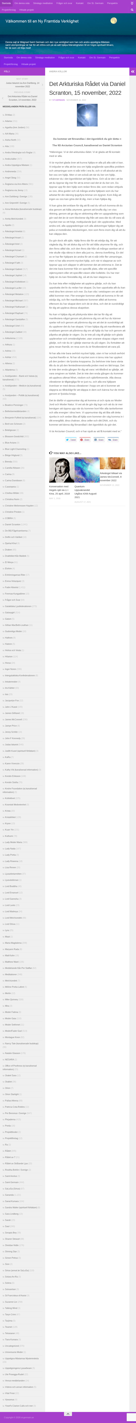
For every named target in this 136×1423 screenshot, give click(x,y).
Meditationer (11, 974)
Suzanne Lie (11, 1302)
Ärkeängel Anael (13, 238)
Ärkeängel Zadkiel (13, 332)
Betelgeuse (10, 430)
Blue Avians (10, 443)
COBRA (9, 518)
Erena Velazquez (13, 581)
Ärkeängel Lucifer (13, 288)
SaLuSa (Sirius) (12, 1189)
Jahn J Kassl (11, 707)
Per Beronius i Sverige (15, 1113)
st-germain (58, 100)
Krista (7, 811)
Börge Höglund (12, 455)
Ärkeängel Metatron (14, 294)
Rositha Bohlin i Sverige (16, 1170)
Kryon (8, 823)
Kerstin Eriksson (12, 776)
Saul (7, 1226)
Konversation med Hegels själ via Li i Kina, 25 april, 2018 (59, 490)
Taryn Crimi (10, 1314)
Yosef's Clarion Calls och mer (19, 1406)
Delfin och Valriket (13, 537)
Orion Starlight (12, 1094)
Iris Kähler (10, 688)
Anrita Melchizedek (14, 219)
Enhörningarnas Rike (15, 575)
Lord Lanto (10, 905)
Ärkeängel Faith (12, 263)
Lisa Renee (10, 867)
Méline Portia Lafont (14, 987)
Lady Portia (10, 855)
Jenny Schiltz (11, 732)
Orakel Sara (10, 1075)
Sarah (8, 1220)
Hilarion (8, 656)
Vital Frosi (10, 1393)
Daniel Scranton (12, 524)
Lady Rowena (11, 861)
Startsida (6, 3)
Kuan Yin (9, 830)
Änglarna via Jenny (14, 190)
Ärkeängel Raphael (14, 313)
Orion (7, 1088)
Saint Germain (12, 1182)
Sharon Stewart (12, 1239)
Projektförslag (9, 10)
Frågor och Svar (12, 600)
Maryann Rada (12, 949)
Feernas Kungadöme (15, 594)
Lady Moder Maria (13, 842)
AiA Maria (9, 134)
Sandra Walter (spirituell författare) (21, 1207)
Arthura (8, 344)
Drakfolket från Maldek (15, 556)
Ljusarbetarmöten (13, 874)
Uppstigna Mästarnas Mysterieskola (22, 1358)
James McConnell (13, 719)
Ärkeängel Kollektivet (15, 282)
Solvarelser (10, 1289)
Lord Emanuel (11, 893)
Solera (8, 1283)
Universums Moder (14, 1352)
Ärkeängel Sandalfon (15, 319)
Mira (7, 1006)
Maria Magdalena (13, 943)
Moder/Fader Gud (13, 1031)
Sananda (9, 1195)
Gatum (8, 619)
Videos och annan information (19, 1387)
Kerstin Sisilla (11, 782)
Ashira (8, 351)
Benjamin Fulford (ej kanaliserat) (20, 418)
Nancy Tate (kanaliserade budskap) (21, 1043)
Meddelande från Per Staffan (18, 968)
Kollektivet (10, 798)
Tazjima (8, 1321)
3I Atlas (8, 115)
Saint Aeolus (11, 1176)
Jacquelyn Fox (12, 700)
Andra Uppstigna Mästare (17, 165)
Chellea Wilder (12, 493)
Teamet (8, 1327)
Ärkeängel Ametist (13, 231)
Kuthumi (9, 836)
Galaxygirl (10, 612)
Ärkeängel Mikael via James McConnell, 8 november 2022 (111, 477)
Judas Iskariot (11, 744)
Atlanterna (10, 370)
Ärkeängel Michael (14, 300)
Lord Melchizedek (13, 918)
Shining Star (11, 1251)
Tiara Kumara (11, 1339)
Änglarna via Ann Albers (16, 184)
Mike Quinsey (11, 999)
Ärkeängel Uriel (12, 326)
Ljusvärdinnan (11, 880)
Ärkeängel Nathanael (15, 307)
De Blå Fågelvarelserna (16, 531)
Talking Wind (11, 1308)
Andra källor (58, 71)
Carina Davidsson (13, 480)
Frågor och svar (64, 3)
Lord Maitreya (11, 911)
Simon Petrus (11, 1258)
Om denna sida (21, 3)
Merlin (8, 993)
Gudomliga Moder (13, 631)
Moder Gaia (10, 1018)
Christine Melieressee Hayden (19, 506)
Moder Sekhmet (12, 1025)
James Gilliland (12, 713)
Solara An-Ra (11, 1277)
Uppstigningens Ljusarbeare (18, 1368)
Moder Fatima (11, 1012)
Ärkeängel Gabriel (13, 269)
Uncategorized (12, 1346)
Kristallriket (10, 817)
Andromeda (10, 171)
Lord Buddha (11, 886)
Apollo (8, 225)
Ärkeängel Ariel (12, 244)
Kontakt (80, 3)
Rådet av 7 (10, 1157)
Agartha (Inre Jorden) (15, 127)
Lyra (7, 930)
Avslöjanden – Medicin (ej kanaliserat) (23, 386)
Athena (8, 363)
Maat (7, 937)
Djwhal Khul (11, 543)
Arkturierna (10, 338)
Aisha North (10, 140)
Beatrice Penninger (14, 405)
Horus (8, 663)
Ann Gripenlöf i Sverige (16, 203)
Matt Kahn (10, 955)
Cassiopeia (10, 487)
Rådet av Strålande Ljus (16, 1163)
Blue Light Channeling (15, 449)
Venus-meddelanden (15, 1381)
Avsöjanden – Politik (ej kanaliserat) (22, 395)
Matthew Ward (11, 962)
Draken (8, 550)
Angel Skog (10, 178)
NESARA (9, 1059)
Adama (8, 121)
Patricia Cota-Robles (15, 1107)
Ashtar (8, 357)
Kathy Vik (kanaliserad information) (21, 770)
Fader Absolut (11, 587)
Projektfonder (11, 1132)
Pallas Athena (11, 1101)
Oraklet (8, 1082)
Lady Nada (10, 849)
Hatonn (8, 644)
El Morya (9, 562)
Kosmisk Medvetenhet (15, 805)
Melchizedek (11, 981)
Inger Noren (10, 669)
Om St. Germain (95, 3)
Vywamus (9, 1399)
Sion (7, 1264)
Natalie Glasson (12, 1053)
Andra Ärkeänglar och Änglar (18, 152)
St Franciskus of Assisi (15, 1295)
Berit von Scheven (13, 424)
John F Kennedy (13, 738)
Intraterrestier (11, 682)
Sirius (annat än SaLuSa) (17, 1270)
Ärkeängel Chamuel (14, 256)
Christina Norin (12, 499)
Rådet (8, 1151)
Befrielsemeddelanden (15, 411)
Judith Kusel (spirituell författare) (20, 751)
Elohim (8, 568)
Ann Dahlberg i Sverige (16, 196)
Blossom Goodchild (14, 436)
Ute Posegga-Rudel (14, 1374)
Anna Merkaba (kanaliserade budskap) (23, 209)
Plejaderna (10, 1119)
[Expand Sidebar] (132, 72)
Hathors (8, 638)
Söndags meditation (43, 3)
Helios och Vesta (13, 650)
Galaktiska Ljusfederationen (18, 606)
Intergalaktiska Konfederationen (20, 675)
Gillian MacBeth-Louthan (16, 625)
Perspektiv (112, 3)
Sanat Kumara (12, 1201)
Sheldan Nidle (12, 1245)
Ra (6, 1145)
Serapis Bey (11, 1233)
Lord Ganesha (11, 899)
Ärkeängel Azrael (13, 250)
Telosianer (10, 1333)
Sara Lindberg (11, 1214)
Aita (7, 146)
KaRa (7, 757)
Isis (6, 694)
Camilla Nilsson (12, 468)
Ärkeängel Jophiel (13, 275)
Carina (8, 474)
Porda (8, 1126)
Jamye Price (11, 726)
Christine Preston (13, 512)
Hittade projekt (26, 10)
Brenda (8, 462)
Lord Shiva (10, 924)
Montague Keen (12, 1037)
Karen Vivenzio (12, 763)
